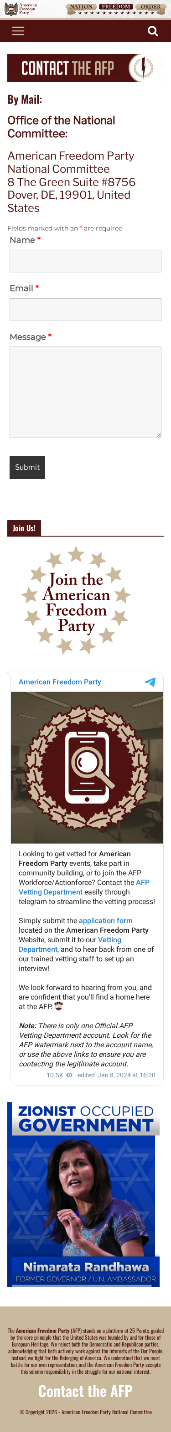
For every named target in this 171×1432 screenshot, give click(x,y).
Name (25, 240)
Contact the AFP (85, 1390)
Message (31, 337)
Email (24, 288)
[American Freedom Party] (85, 4)
